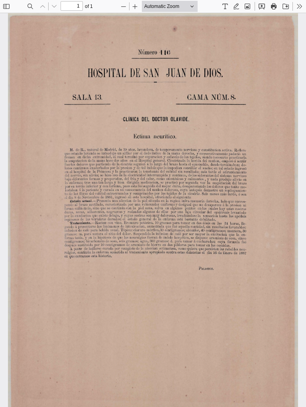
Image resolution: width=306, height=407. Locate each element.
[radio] (225, 6)
